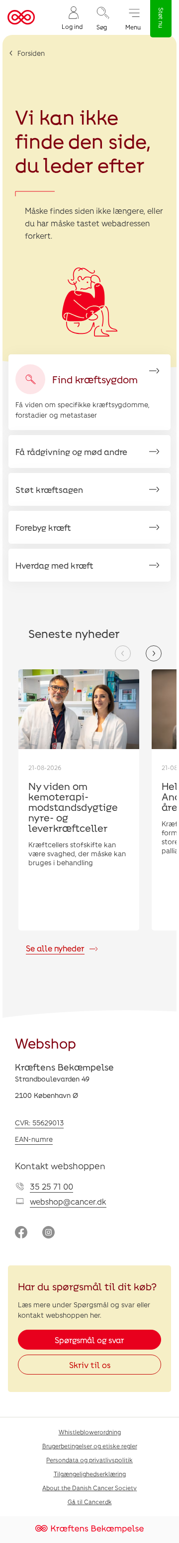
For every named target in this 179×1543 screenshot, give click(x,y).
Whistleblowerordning (90, 1431)
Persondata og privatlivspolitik (89, 1459)
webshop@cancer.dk (68, 1201)
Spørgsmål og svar (89, 1340)
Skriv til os (89, 1365)
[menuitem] (72, 17)
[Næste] (154, 653)
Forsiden (31, 53)
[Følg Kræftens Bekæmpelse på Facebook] (21, 1233)
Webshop (45, 1043)
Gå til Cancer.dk (90, 1501)
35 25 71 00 (51, 1186)
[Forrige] (123, 653)
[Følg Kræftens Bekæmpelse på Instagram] (48, 1233)
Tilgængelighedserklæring (90, 1473)
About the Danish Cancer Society (89, 1487)
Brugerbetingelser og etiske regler (89, 1445)
